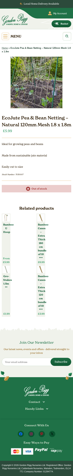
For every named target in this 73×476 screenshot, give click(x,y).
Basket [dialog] (64, 23)
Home (5, 48)
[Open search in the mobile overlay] (67, 36)
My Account (60, 13)
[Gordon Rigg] (15, 19)
